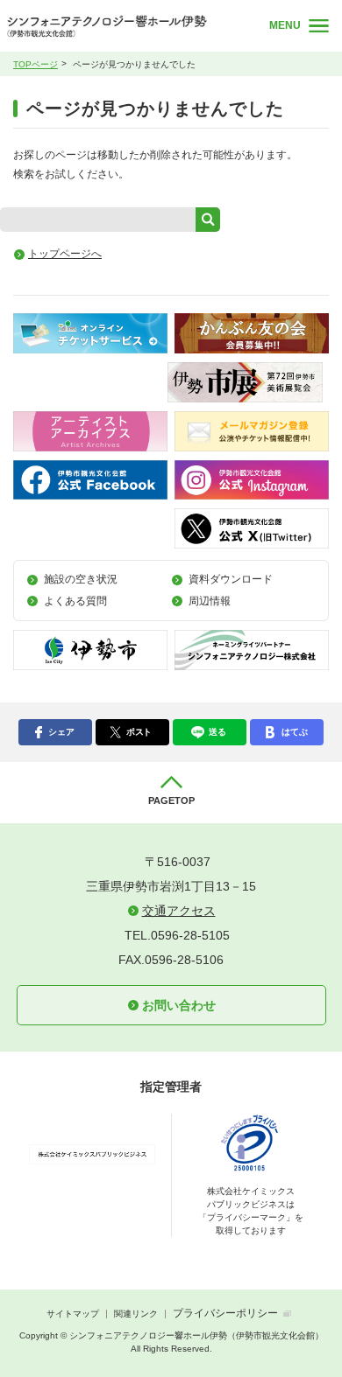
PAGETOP (171, 800)
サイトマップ (72, 1313)
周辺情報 (210, 601)
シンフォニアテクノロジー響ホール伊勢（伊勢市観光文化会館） (125, 26)
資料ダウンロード (231, 579)
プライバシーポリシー (225, 1313)
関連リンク (136, 1313)
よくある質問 (75, 601)
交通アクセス (179, 911)
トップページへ (65, 254)
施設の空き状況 (81, 579)
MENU (285, 25)
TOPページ (35, 64)
